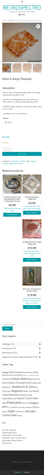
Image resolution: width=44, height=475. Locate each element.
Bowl (15, 375)
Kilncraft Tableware (9, 430)
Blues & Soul (7, 375)
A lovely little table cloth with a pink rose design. (32, 203)
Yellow (20, 163)
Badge (5, 372)
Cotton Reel (18, 379)
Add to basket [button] (12, 215)
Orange (5, 163)
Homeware (10, 20)
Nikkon (22, 472)
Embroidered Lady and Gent (12, 204)
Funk (28, 382)
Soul (35, 407)
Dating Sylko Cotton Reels (11, 435)
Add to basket (22, 154)
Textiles (18, 20)
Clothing (5, 344)
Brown (20, 375)
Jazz (9, 391)
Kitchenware (7, 352)
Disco (30, 379)
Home (4, 20)
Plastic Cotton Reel (27, 398)
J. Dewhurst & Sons (22, 387)
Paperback (7, 398)
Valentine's (20, 411)
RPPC (5, 407)
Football (20, 382)
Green (34, 382)
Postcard (14, 402)
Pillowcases (13, 163)
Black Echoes (15, 372)
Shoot (14, 407)
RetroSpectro (22, 7)
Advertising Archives (9, 433)
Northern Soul (17, 394)
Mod (31, 391)
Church (6, 379)
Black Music (28, 372)
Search (7, 328)
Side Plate (21, 407)
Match (26, 391)
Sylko (11, 411)
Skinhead (28, 407)
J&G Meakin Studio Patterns (12, 440)
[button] (38, 26)
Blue (36, 372)
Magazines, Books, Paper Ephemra (17, 357)
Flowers (33, 161)
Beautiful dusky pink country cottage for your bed (32, 248)
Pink (15, 398)
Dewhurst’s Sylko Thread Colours (14, 438)
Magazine (17, 391)
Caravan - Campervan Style (31, 375)
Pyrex (23, 403)
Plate (4, 403)
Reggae (34, 403)
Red (27, 403)
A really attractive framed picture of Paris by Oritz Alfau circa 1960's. (32, 296)
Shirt (10, 407)
